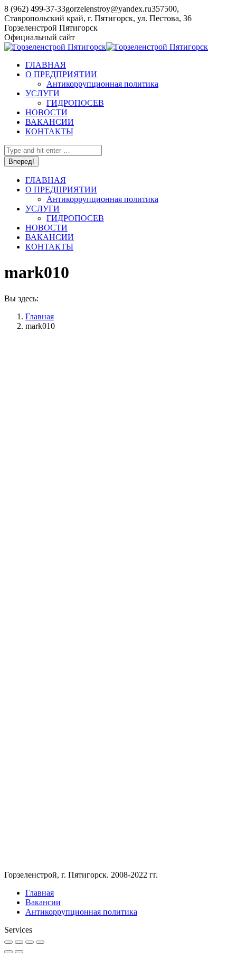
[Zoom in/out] (40, 942)
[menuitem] (45, 64)
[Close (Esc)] (8, 942)
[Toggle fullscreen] (29, 942)
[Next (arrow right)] (19, 951)
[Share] (19, 942)
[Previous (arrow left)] (8, 951)
